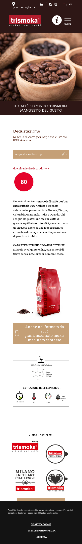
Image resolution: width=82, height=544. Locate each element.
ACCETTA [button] (41, 537)
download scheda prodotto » (31, 168)
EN (70, 4)
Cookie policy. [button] (52, 513)
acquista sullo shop (28, 154)
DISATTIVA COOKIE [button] (41, 524)
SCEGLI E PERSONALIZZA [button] (42, 530)
